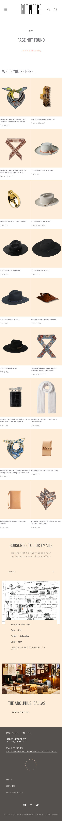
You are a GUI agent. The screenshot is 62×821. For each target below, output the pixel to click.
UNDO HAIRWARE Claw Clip (43, 119)
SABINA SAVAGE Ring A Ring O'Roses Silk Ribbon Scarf (43, 369)
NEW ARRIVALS (14, 793)
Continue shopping (31, 51)
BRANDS (10, 786)
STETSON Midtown (8, 368)
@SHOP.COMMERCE (18, 733)
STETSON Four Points (9, 319)
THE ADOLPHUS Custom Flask (13, 221)
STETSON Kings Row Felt (42, 170)
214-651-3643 (14, 748)
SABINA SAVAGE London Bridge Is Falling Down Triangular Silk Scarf (15, 472)
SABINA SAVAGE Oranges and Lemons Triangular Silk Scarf (13, 120)
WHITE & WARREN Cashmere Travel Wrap (44, 420)
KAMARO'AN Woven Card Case (44, 470)
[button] (6, 9)
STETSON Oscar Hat (40, 270)
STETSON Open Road (40, 221)
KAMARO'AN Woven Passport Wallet (13, 523)
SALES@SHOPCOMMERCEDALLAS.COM (31, 752)
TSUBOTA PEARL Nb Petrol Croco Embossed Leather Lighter (15, 420)
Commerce (16, 814)
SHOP (9, 780)
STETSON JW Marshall (10, 270)
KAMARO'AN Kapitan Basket (43, 319)
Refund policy (52, 814)
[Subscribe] (53, 571)
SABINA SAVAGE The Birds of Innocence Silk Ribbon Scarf (13, 171)
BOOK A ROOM (20, 712)
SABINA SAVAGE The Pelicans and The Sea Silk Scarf (46, 523)
